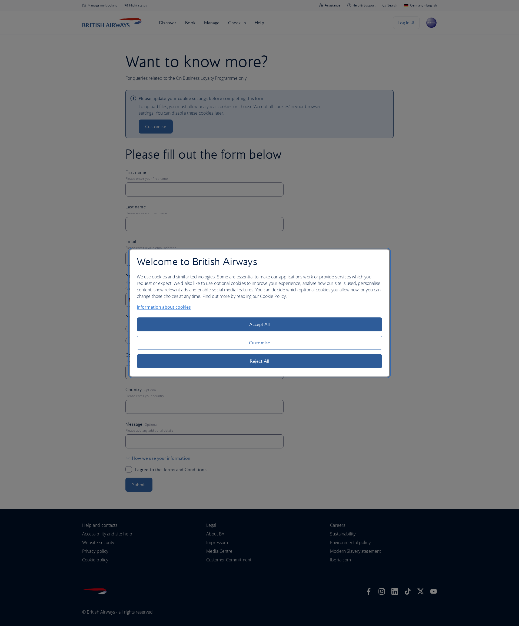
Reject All (259, 361)
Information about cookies (164, 307)
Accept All (259, 324)
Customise (259, 342)
